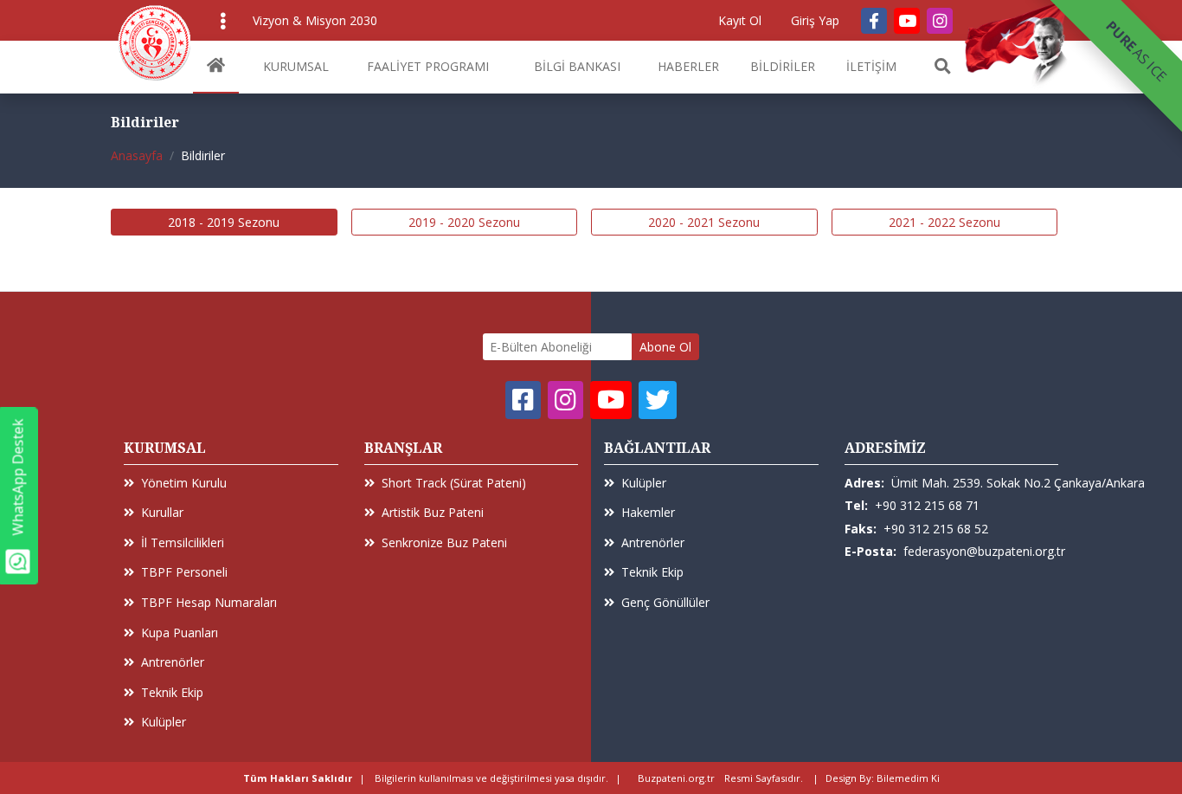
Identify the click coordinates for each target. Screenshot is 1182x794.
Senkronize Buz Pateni (444, 542)
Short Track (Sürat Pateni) (454, 482)
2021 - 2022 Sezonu (944, 222)
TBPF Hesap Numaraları (209, 602)
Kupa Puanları (179, 632)
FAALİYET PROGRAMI (428, 66)
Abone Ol (665, 347)
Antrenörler (172, 662)
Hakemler (648, 512)
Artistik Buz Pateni (433, 512)
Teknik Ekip (172, 692)
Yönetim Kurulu (184, 482)
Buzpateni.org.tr (676, 777)
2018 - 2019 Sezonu (223, 222)
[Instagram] (940, 21)
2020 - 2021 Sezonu (704, 222)
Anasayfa (137, 155)
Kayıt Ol (739, 20)
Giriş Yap (815, 20)
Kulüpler (163, 721)
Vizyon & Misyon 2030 (315, 20)
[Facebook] (874, 21)
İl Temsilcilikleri (182, 542)
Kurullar (162, 512)
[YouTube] (907, 21)
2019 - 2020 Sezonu (464, 222)
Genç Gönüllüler (665, 602)
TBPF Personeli (184, 572)
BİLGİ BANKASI (577, 66)
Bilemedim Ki (908, 777)
